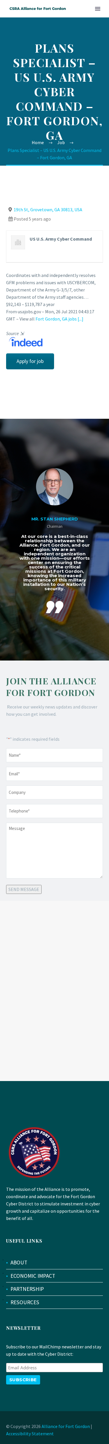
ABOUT (18, 1262)
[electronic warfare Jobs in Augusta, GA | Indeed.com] (24, 341)
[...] (80, 319)
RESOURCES (24, 1302)
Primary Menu (97, 8)
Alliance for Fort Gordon (66, 1426)
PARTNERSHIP (27, 1288)
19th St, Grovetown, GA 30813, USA (48, 209)
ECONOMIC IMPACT (32, 1275)
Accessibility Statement (30, 1433)
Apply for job (30, 361)
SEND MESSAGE (23, 889)
